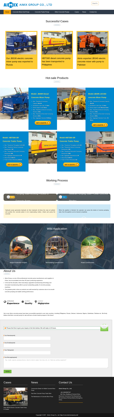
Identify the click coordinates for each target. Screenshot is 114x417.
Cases (77, 12)
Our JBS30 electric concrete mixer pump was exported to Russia (19, 61)
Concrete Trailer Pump (42, 12)
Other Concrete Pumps (62, 12)
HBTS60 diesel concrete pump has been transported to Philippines (56, 61)
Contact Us (93, 12)
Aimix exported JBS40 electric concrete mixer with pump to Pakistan (91, 61)
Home (7, 12)
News (84, 12)
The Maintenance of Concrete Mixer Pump (42, 396)
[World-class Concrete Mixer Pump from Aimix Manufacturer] (28, 4)
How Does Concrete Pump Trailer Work (41, 393)
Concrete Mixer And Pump (21, 12)
